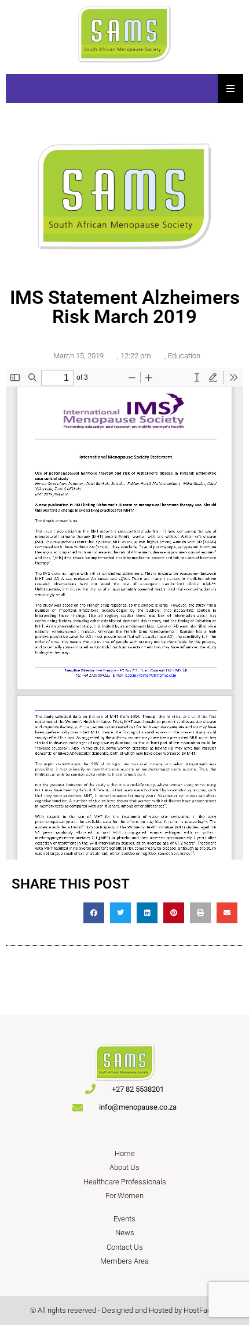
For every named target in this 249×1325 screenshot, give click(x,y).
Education (184, 355)
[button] (93, 912)
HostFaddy (201, 1310)
